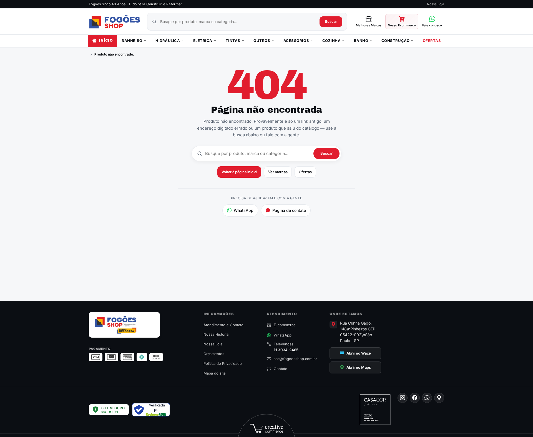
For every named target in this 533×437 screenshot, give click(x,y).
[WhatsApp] (427, 398)
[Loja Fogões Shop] (114, 22)
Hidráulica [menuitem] (167, 40)
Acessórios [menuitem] (296, 40)
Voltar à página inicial (239, 172)
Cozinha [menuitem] (331, 40)
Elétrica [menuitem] (202, 40)
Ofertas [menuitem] (432, 40)
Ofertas (305, 172)
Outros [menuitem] (261, 40)
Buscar (331, 21)
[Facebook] (415, 398)
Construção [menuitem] (395, 40)
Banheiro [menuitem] (132, 40)
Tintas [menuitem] (233, 40)
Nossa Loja (435, 4)
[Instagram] (403, 398)
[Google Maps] (439, 398)
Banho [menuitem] (361, 40)
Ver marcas (278, 172)
